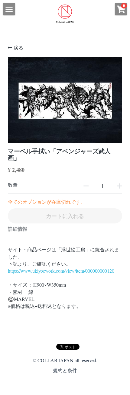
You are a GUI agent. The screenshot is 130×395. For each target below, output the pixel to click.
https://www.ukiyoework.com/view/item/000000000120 (61, 270)
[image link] (65, 13)
